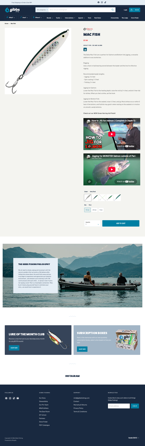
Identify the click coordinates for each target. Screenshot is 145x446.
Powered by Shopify (10, 440)
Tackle (58, 18)
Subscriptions (69, 18)
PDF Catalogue (44, 425)
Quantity (88, 222)
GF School (42, 415)
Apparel (80, 18)
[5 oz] (101, 215)
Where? (37, 17)
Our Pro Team (43, 405)
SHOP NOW (14, 348)
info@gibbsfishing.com (81, 398)
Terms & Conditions (80, 411)
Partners (42, 418)
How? (24, 17)
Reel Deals (97, 18)
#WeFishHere (43, 408)
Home (6, 23)
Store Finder (135, 18)
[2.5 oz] (94, 215)
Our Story (42, 398)
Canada (132, 438)
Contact (76, 401)
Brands (49, 18)
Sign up (135, 406)
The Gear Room (44, 411)
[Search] (112, 9)
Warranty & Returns (80, 405)
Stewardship (115, 18)
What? (11, 17)
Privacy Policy (78, 408)
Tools (89, 18)
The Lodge (125, 18)
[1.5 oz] (87, 215)
